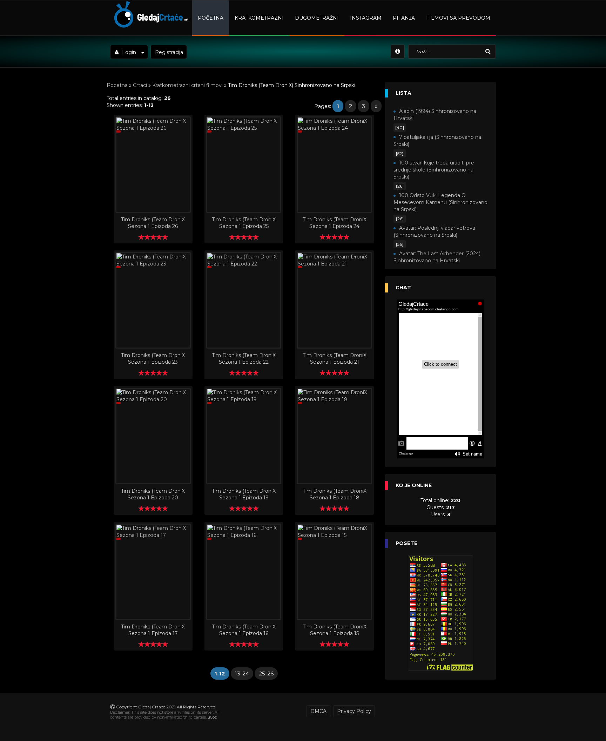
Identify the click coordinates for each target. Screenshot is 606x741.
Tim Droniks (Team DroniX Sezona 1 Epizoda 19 (244, 494)
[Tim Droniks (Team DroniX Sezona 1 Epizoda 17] (153, 572)
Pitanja (404, 18)
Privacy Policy (354, 711)
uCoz (212, 717)
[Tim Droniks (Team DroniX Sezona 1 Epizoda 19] (244, 436)
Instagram (366, 18)
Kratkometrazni (259, 18)
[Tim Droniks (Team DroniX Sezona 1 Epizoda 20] (153, 436)
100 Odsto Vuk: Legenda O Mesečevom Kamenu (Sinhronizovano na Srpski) (440, 202)
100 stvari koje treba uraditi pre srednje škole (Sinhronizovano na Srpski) (433, 170)
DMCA (318, 711)
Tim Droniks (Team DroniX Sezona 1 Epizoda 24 (334, 222)
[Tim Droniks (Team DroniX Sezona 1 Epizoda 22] (244, 300)
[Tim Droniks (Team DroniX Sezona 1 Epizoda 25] (244, 164)
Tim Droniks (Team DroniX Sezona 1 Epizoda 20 (153, 494)
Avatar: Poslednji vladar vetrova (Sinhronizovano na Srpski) (434, 231)
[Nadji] (489, 52)
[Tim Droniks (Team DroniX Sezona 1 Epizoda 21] (334, 300)
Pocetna (117, 85)
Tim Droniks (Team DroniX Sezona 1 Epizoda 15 (334, 630)
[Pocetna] (150, 26)
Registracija (169, 52)
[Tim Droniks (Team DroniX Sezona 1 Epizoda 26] (153, 164)
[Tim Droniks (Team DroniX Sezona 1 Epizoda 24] (334, 164)
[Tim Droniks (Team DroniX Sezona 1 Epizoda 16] (244, 572)
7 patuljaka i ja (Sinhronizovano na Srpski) (437, 140)
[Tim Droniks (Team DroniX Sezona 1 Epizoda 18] (334, 436)
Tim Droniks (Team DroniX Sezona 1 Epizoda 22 (244, 358)
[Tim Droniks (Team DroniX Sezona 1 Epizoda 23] (153, 300)
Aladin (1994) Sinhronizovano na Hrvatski (434, 114)
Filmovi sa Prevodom (458, 18)
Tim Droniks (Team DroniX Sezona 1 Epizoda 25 (244, 222)
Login (129, 52)
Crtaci (140, 85)
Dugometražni (317, 18)
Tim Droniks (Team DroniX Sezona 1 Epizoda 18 (334, 494)
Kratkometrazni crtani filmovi (187, 85)
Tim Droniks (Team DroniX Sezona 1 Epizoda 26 (153, 222)
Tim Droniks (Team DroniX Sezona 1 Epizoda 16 (244, 630)
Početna (210, 18)
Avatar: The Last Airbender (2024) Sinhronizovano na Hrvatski (436, 257)
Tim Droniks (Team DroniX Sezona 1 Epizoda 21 (334, 358)
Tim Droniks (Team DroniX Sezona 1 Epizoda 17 (153, 630)
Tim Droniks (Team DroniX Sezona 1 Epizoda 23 (153, 358)
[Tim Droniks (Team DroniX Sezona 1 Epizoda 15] (334, 572)
